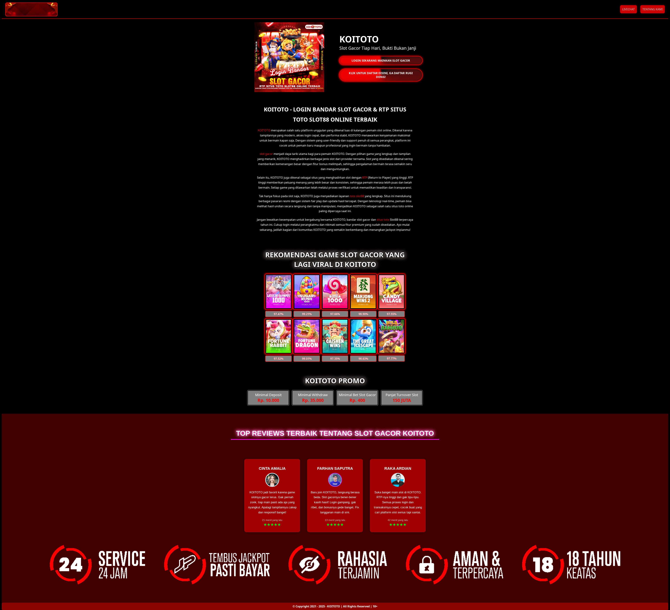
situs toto (383, 220)
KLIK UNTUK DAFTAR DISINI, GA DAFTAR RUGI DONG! (381, 75)
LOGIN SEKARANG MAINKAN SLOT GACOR (381, 61)
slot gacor (266, 154)
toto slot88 (357, 196)
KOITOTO (264, 130)
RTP (364, 177)
